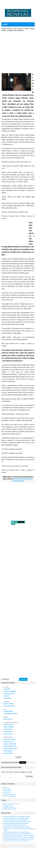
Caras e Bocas (8, 734)
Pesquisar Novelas (9, 807)
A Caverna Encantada (10, 713)
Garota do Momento (10, 691)
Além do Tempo (8, 724)
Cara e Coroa (8, 729)
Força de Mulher (9, 706)
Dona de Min (7, 698)
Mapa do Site (7, 805)
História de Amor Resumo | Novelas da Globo (17, 827)
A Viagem (6, 696)
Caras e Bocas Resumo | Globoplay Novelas (16, 818)
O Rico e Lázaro (9, 703)
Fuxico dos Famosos (10, 794)
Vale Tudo (7, 689)
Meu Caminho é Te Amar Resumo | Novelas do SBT (19, 835)
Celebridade (8, 731)
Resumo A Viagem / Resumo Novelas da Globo (17, 821)
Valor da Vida (8, 719)
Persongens (7, 789)
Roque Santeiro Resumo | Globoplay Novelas (17, 832)
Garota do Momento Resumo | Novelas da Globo (18, 834)
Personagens (8, 751)
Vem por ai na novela (10, 748)
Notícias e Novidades (10, 796)
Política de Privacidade (10, 809)
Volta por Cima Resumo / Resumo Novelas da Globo (19, 837)
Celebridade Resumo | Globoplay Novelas (16, 820)
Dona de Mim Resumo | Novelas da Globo (16, 823)
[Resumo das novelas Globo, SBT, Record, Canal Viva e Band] (18, 9)
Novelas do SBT (9, 741)
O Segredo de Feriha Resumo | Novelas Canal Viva (18, 839)
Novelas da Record (10, 744)
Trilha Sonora (8, 753)
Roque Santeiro (9, 727)
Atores (5, 787)
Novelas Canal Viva (10, 746)
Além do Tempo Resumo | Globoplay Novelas (17, 816)
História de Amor (9, 693)
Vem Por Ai (7, 792)
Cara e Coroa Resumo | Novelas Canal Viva (16, 841)
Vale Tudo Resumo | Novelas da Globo (15, 825)
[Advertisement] (18, 51)
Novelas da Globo (9, 739)
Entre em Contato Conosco (11, 803)
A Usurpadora (8, 711)
